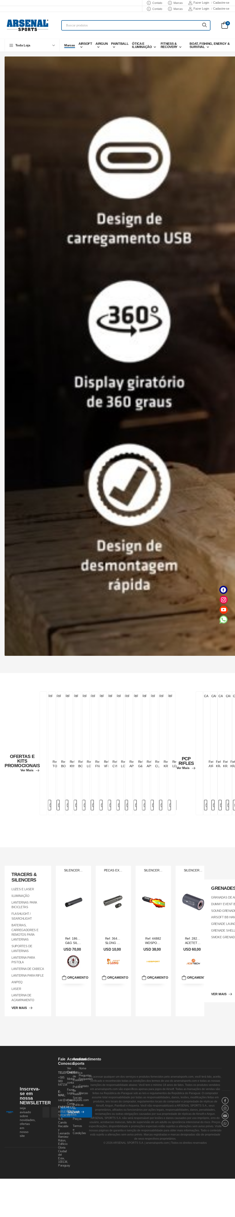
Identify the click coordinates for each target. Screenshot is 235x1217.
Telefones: (60, 1073)
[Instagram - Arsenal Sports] (223, 599)
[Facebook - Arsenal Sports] (223, 590)
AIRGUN (101, 43)
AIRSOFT (85, 43)
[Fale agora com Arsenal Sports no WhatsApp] (223, 619)
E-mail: (60, 1093)
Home (82, 1068)
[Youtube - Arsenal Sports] (223, 609)
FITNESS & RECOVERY (169, 45)
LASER (16, 988)
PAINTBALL (120, 43)
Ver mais (27, 770)
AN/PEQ (16, 982)
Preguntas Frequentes (86, 1077)
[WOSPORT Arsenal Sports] (153, 961)
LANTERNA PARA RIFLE (27, 975)
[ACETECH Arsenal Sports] (193, 961)
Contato (157, 3)
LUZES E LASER (22, 889)
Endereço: (60, 1107)
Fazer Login (201, 2)
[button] (32, 45)
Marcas (178, 3)
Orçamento (76, 977)
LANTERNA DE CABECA (27, 969)
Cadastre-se (221, 2)
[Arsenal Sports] (27, 25)
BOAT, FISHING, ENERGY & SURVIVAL (209, 45)
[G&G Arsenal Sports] (73, 961)
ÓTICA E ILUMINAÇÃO (142, 45)
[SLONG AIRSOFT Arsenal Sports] (113, 961)
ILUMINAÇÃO (20, 895)
